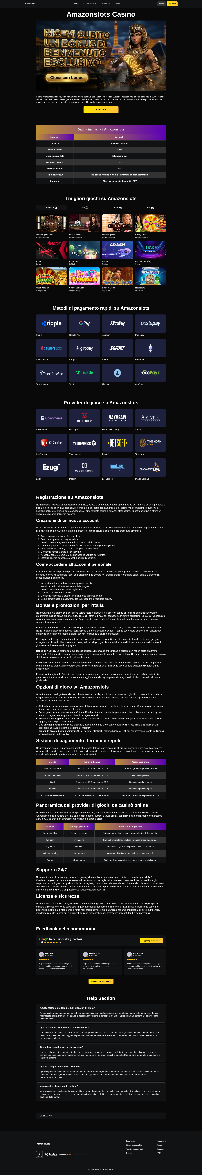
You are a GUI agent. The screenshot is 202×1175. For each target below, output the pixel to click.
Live (83, 208)
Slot (148, 208)
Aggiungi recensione (151, 941)
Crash (115, 208)
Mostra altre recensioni (101, 981)
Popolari (50, 208)
